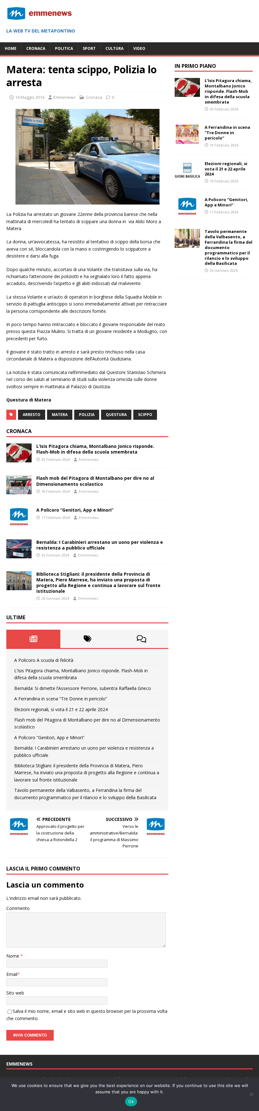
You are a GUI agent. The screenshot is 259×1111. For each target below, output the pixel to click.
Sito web (15, 993)
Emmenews (64, 97)
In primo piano (195, 65)
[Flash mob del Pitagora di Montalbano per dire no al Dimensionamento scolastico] (19, 491)
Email (11, 974)
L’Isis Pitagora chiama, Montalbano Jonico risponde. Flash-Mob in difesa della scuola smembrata (95, 449)
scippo (145, 414)
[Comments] (141, 639)
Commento (18, 908)
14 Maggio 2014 (29, 97)
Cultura (114, 48)
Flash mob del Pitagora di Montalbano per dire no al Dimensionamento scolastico (95, 481)
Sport (89, 48)
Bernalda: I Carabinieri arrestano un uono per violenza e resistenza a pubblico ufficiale (99, 545)
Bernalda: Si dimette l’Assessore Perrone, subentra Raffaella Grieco (82, 688)
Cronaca (35, 48)
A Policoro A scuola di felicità (43, 660)
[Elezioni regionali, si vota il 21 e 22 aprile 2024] (187, 176)
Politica (64, 48)
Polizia (86, 414)
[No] (251, 1094)
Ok (131, 1101)
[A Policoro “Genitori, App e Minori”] (19, 523)
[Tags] (87, 639)
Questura (116, 414)
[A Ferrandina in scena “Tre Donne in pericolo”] (187, 140)
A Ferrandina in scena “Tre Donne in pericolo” (60, 699)
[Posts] (33, 639)
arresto (31, 414)
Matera (60, 414)
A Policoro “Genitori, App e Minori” (74, 510)
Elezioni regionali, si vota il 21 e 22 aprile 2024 (61, 709)
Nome (13, 956)
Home (10, 48)
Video (139, 48)
